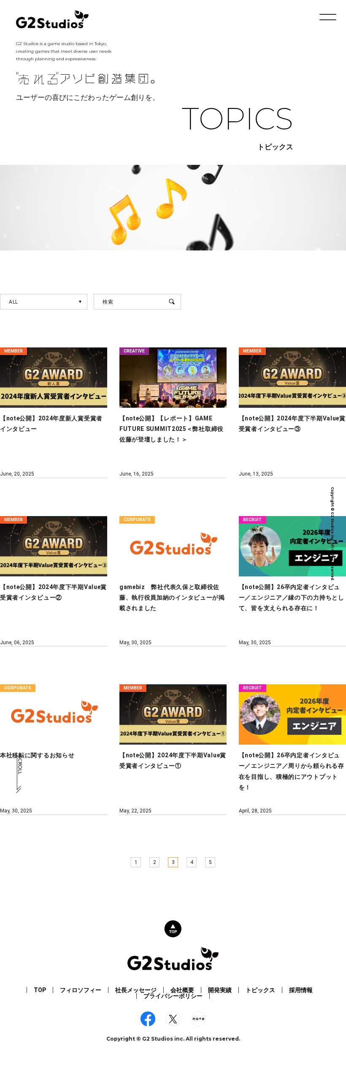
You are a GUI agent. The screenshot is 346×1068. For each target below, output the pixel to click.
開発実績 (220, 990)
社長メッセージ (136, 990)
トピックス (260, 990)
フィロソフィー (80, 990)
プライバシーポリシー (173, 996)
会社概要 (182, 990)
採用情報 (301, 990)
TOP (40, 990)
